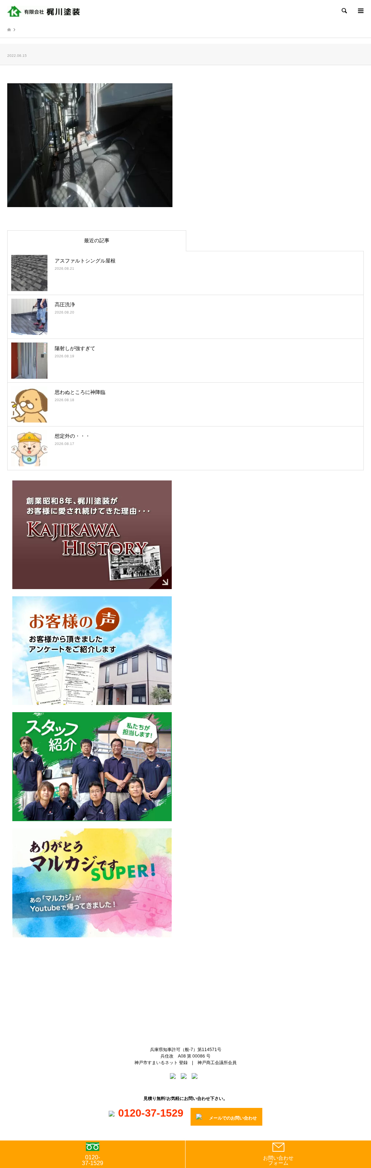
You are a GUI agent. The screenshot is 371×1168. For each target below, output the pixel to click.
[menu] (360, 11)
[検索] (344, 11)
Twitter (179, 970)
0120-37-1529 (92, 1160)
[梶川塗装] (43, 10)
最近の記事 (96, 240)
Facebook (191, 970)
